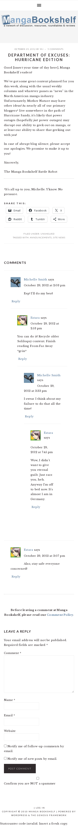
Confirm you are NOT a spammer (30, 783)
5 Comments (55, 49)
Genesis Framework (52, 815)
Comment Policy (60, 615)
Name (9, 700)
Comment (12, 653)
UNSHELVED (47, 233)
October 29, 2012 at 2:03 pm (44, 285)
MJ (41, 49)
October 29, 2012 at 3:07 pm (44, 556)
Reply (16, 301)
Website (10, 731)
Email (9, 715)
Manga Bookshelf (39, 26)
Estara (35, 318)
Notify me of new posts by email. (32, 759)
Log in (40, 807)
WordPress (19, 815)
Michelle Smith (35, 279)
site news (59, 237)
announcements (41, 237)
